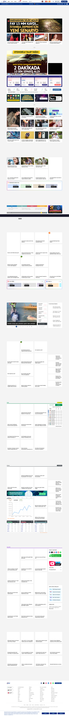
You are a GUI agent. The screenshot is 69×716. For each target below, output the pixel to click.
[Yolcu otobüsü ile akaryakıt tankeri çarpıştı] (45, 74)
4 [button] (18, 365)
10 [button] (31, 365)
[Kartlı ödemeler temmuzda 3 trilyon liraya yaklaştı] (55, 686)
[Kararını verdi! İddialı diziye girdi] (13, 281)
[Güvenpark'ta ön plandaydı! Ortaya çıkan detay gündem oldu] (35, 74)
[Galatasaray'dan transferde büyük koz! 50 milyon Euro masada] (19, 74)
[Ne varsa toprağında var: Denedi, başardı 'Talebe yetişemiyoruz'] (27, 686)
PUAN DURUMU (51, 444)
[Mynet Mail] (67, 4)
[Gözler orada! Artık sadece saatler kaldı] (13, 515)
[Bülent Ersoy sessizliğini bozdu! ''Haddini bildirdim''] (11, 74)
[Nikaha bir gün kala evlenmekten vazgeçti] (31, 74)
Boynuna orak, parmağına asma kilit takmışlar (58, 416)
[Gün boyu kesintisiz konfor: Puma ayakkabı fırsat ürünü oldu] (27, 287)
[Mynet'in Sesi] (42, 1)
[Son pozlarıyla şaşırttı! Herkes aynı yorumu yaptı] (38, 74)
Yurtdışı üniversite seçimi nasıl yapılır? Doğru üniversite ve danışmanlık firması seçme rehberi (41, 693)
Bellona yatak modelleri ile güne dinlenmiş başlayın (41, 680)
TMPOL (22, 564)
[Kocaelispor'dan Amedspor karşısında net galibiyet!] (40, 476)
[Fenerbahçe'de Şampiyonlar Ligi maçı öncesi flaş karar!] (30, 74)
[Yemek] (50, 1)
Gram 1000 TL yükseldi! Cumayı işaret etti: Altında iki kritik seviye (58, 522)
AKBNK (36, 566)
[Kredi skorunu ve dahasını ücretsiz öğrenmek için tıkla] (27, 74)
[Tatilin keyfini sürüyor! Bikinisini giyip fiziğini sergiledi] (27, 638)
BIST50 (13, 537)
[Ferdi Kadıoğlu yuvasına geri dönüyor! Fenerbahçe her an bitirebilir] (27, 470)
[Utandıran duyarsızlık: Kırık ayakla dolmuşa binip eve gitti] (51, 403)
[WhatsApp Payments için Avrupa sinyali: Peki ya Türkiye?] (13, 675)
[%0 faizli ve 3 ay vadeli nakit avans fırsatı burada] (55, 123)
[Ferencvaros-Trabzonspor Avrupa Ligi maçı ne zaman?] (51, 397)
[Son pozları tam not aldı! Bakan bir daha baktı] (55, 304)
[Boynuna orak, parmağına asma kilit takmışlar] (51, 416)
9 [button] (29, 365)
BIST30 (18, 537)
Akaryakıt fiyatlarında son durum (55, 703)
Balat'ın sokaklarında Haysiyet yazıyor (27, 704)
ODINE (22, 569)
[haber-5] (57, 249)
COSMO (8, 566)
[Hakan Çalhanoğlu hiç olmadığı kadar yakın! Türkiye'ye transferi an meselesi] (40, 459)
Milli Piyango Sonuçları (57, 628)
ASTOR (36, 567)
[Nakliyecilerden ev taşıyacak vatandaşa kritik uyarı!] (51, 535)
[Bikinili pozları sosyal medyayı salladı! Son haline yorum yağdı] (40, 621)
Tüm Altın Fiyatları (41, 363)
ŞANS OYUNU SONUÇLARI (53, 625)
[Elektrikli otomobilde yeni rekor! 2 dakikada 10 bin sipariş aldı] (12, 74)
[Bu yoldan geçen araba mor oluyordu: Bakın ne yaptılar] (51, 423)
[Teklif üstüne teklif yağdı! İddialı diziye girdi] (27, 591)
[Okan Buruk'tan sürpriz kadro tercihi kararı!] (27, 459)
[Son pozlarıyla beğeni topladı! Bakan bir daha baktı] (40, 603)
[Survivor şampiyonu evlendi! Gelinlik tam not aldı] (27, 627)
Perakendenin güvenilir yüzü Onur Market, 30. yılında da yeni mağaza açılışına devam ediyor (13, 692)
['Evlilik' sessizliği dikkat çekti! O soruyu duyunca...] (40, 638)
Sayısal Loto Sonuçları (56, 631)
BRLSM (8, 570)
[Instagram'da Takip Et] (54, 591)
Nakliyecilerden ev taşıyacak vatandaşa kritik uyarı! (58, 535)
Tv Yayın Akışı (51, 606)
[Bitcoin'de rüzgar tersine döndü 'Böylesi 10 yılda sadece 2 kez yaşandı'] (34, 74)
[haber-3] (34, 249)
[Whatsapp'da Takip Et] (60, 591)
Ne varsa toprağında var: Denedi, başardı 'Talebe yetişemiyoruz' (27, 692)
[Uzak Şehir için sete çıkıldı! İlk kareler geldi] (27, 603)
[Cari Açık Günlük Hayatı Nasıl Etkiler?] (55, 275)
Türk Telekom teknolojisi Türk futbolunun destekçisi (41, 704)
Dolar (22, 537)
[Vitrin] (48, 1)
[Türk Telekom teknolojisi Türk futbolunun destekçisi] (41, 698)
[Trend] (46, 1)
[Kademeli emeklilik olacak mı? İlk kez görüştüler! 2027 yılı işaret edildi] (27, 510)
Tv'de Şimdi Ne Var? (52, 608)
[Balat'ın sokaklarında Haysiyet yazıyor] (27, 698)
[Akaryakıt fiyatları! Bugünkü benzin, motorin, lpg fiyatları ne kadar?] (41, 111)
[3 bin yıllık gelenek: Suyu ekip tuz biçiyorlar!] (55, 166)
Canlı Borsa (60, 504)
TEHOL (22, 566)
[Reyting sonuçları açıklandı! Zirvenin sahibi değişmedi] (13, 299)
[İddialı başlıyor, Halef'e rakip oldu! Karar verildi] (41, 161)
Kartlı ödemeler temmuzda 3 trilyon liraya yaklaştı (55, 692)
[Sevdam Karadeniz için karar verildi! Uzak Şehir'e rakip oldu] (41, 173)
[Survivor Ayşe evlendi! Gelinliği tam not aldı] (40, 414)
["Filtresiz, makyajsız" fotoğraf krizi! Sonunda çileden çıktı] (13, 597)
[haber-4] (46, 249)
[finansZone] (55, 209)
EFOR (22, 570)
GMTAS (8, 564)
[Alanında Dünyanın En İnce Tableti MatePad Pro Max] (27, 161)
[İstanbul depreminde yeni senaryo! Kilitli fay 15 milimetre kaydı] (34, 25)
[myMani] (19, 1)
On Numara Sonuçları (56, 639)
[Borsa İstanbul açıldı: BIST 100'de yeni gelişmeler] (27, 408)
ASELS (36, 564)
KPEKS (8, 569)
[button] (1, 1)
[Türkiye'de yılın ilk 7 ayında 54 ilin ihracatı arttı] (41, 287)
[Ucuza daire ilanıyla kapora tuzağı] (25, 74)
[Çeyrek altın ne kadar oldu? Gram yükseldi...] (27, 275)
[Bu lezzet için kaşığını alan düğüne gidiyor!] (40, 396)
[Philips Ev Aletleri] (44, 1)
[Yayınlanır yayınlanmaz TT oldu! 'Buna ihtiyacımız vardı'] (13, 615)
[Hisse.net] (27, 98)
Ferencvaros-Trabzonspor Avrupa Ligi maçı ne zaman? (58, 397)
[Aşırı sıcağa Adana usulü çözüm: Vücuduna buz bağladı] (41, 123)
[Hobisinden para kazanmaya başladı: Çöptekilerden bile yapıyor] (13, 698)
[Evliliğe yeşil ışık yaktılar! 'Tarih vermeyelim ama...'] (27, 615)
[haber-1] (12, 249)
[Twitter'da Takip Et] (52, 591)
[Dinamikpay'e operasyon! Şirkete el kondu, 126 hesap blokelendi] (29, 74)
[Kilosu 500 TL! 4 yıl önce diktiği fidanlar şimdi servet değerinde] (27, 675)
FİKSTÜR (58, 444)
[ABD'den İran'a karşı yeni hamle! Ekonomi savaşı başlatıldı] (51, 529)
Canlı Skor (60, 441)
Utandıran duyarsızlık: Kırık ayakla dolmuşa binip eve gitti (58, 403)
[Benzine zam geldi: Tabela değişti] (23, 74)
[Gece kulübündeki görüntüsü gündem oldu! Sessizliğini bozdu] (13, 311)
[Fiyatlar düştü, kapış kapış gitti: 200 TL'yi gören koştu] (27, 123)
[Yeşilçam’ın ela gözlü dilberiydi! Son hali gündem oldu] (33, 74)
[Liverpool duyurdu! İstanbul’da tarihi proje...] (41, 311)
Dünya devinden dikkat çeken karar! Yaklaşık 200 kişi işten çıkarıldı (58, 410)
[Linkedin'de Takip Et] (56, 591)
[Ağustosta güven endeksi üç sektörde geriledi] (27, 420)
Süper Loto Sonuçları (56, 633)
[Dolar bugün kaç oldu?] (13, 408)
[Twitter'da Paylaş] (56, 648)
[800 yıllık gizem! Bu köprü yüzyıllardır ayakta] (41, 275)
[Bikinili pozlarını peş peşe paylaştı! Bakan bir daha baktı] (13, 117)
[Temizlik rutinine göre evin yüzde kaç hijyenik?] (55, 111)
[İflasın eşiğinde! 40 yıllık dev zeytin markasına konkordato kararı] (41, 74)
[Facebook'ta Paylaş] (54, 648)
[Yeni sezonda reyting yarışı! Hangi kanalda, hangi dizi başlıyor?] (40, 650)
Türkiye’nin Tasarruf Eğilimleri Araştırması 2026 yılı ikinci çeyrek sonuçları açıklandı (55, 680)
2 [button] (14, 365)
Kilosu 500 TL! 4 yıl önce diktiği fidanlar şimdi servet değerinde (27, 680)
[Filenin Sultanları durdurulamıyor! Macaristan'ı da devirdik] (27, 482)
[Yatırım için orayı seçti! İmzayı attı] (40, 591)
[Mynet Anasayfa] (4, 1)
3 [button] (16, 365)
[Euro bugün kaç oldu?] (40, 384)
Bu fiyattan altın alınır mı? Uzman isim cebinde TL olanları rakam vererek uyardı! (58, 549)
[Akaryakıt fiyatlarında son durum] (55, 698)
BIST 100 (10, 539)
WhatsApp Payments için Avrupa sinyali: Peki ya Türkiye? (13, 680)
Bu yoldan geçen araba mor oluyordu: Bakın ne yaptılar (58, 423)
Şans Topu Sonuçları (56, 636)
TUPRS (36, 570)
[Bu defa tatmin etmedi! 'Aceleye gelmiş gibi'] (13, 390)
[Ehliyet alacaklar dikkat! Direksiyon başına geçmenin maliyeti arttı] (22, 74)
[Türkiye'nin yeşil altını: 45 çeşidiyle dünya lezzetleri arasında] (13, 420)
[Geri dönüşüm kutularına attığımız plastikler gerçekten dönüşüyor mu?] (27, 299)
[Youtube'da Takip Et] (58, 591)
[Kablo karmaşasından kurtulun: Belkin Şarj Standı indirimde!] (27, 396)
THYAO (36, 569)
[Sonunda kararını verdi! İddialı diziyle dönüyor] (13, 644)
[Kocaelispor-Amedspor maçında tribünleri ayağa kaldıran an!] (13, 482)
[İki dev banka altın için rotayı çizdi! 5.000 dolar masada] (21, 74)
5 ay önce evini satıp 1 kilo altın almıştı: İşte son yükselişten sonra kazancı (59, 542)
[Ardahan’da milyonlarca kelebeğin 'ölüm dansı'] (41, 299)
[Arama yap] (53, 1)
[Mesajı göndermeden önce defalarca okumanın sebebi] (13, 161)
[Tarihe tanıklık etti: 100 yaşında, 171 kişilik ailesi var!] (26, 74)
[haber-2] (23, 249)
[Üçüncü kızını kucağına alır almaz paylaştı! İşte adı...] (27, 650)
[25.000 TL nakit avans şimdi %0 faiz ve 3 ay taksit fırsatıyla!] (18, 74)
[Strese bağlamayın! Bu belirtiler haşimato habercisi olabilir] (27, 173)
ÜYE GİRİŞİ (57, 1)
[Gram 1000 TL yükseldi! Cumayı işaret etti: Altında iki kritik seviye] (46, 74)
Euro (26, 537)
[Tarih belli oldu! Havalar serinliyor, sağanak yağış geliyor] (7, 74)
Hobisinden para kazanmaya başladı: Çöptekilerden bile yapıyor (12, 704)
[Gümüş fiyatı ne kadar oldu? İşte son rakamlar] (27, 111)
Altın (31, 537)
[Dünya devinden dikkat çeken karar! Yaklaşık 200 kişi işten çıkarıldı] (51, 410)
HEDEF (22, 567)
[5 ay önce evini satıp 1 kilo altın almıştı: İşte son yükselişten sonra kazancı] (51, 542)
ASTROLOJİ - (43, 96)
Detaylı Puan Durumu (58, 465)
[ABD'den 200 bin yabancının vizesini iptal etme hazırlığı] (15, 74)
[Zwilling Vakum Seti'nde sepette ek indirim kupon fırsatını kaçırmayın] (27, 311)
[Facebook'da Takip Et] (50, 591)
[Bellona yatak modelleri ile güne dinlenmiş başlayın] (41, 675)
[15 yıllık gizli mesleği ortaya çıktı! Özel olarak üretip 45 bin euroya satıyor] (17, 74)
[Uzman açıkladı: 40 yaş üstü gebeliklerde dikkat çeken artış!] (55, 287)
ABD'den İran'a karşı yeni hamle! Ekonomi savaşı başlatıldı (58, 529)
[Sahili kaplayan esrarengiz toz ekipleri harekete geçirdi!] (43, 74)
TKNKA (8, 567)
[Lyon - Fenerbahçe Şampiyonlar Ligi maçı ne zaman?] (13, 173)
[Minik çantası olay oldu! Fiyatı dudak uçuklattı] (13, 627)
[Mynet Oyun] (13, 98)
